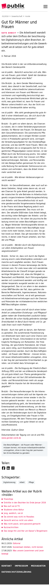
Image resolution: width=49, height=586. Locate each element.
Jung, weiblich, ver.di (13, 513)
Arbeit (22, 482)
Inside (27, 16)
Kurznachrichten (11, 527)
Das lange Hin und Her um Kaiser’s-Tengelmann (25, 531)
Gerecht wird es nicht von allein (18, 520)
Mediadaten (38, 565)
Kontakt (7, 565)
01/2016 (5, 16)
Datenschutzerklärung (16, 571)
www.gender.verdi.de (11, 438)
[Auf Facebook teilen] (4, 468)
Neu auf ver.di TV (12, 506)
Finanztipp (8, 499)
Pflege (31, 482)
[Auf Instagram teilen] (13, 468)
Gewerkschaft (16, 16)
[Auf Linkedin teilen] (8, 468)
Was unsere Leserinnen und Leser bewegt (23, 552)
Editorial (11, 543)
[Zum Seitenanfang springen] (40, 579)
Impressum (21, 565)
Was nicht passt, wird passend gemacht (22, 524)
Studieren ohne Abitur (14, 509)
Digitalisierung (9, 482)
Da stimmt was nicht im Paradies (19, 516)
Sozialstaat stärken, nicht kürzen (22, 547)
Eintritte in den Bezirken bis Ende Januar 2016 (25, 502)
